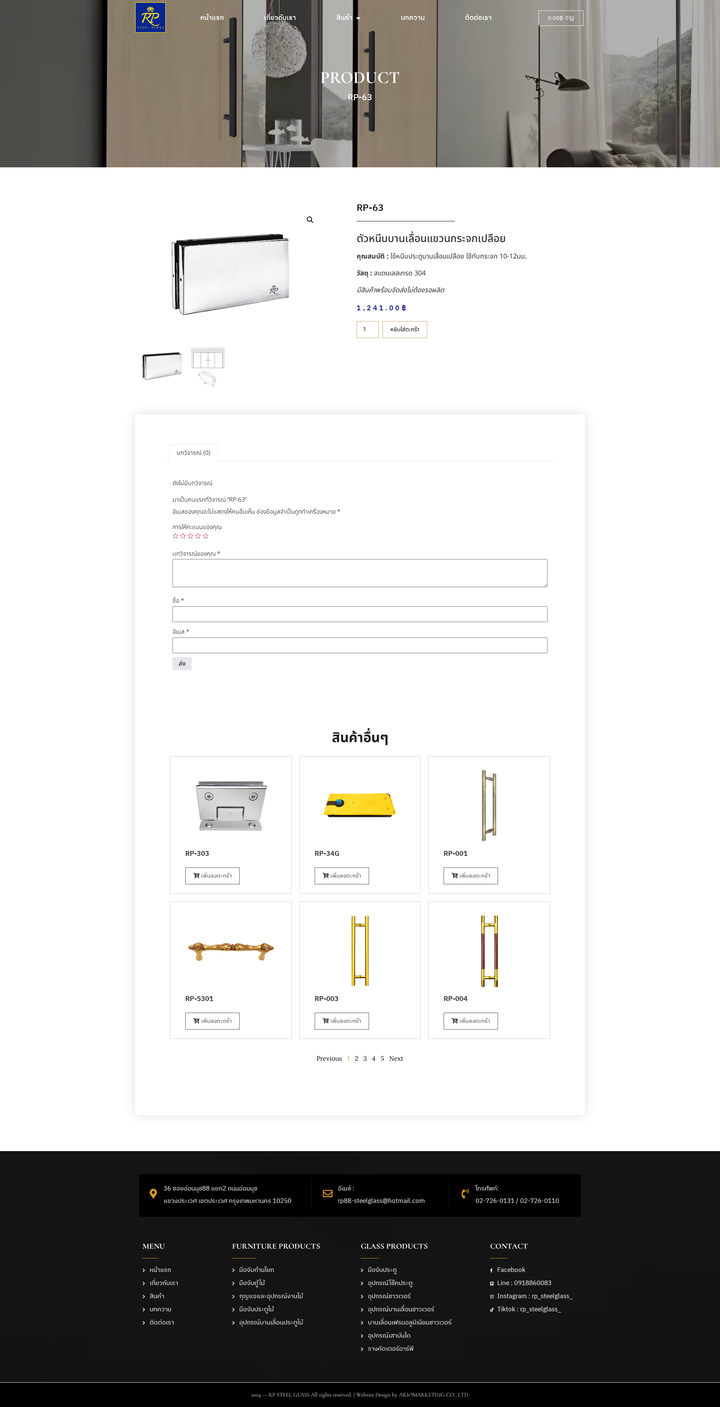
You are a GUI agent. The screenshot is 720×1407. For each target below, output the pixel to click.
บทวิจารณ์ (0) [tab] (193, 452)
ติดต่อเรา (478, 18)
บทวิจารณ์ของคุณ (196, 554)
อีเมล (180, 632)
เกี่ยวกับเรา (280, 18)
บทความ (413, 18)
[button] (310, 220)
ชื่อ (178, 601)
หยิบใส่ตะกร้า (404, 329)
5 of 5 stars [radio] (205, 536)
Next (396, 1058)
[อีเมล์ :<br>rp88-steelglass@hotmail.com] (328, 1193)
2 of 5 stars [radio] (183, 536)
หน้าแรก (212, 18)
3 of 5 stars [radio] (191, 536)
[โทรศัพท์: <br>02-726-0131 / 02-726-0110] (465, 1193)
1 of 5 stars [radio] (175, 536)
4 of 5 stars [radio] (198, 536)
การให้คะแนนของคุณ (197, 527)
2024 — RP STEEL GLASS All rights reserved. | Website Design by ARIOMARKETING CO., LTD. (360, 1394)
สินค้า (344, 18)
